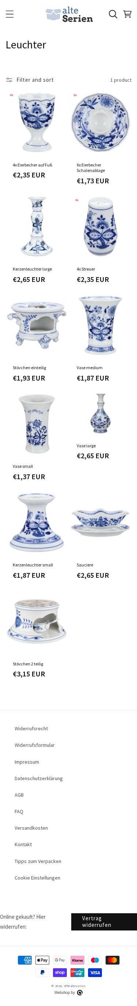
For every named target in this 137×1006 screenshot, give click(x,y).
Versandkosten (31, 828)
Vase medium (90, 367)
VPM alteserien (74, 986)
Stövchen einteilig (29, 367)
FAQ (19, 811)
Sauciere (85, 565)
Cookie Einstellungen (37, 877)
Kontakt (23, 844)
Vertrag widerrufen (96, 921)
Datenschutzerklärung (39, 778)
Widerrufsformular (35, 745)
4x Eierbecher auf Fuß (32, 165)
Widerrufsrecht (31, 728)
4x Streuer (86, 269)
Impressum (27, 762)
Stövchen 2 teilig (28, 664)
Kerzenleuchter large (32, 269)
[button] (9, 14)
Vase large (86, 445)
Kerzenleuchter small (33, 565)
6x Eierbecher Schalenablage (91, 167)
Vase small (23, 466)
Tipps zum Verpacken (38, 861)
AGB (19, 795)
